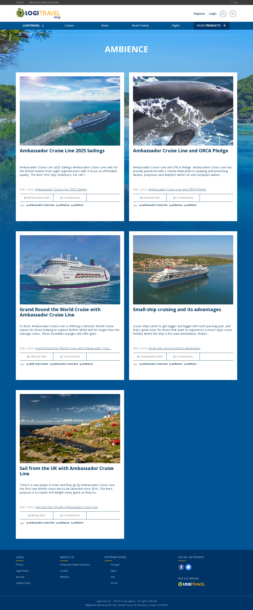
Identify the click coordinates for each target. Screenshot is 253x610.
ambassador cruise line (42, 205)
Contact (20, 2)
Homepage (26, 33)
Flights (176, 25)
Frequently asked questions (44, 2)
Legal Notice (22, 570)
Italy (113, 577)
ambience (64, 205)
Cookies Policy (23, 583)
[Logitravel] (192, 584)
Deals (105, 25)
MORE (209, 25)
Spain (114, 570)
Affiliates (64, 577)
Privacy (19, 564)
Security (20, 577)
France (114, 583)
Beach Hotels (140, 25)
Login (213, 13)
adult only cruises (38, 364)
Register (199, 13)
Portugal (115, 564)
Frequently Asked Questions (75, 564)
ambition (78, 205)
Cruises (69, 25)
